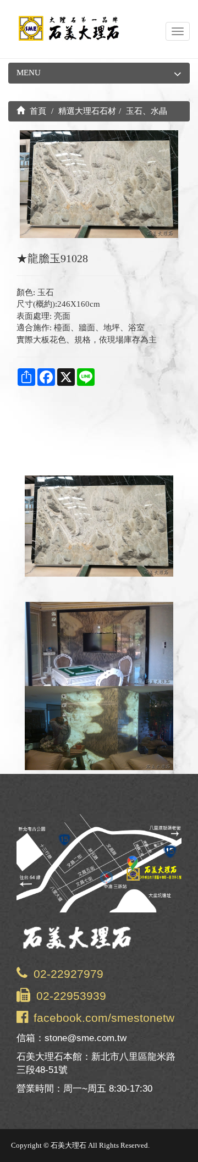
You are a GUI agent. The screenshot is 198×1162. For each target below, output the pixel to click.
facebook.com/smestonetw (104, 1017)
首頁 (37, 111)
